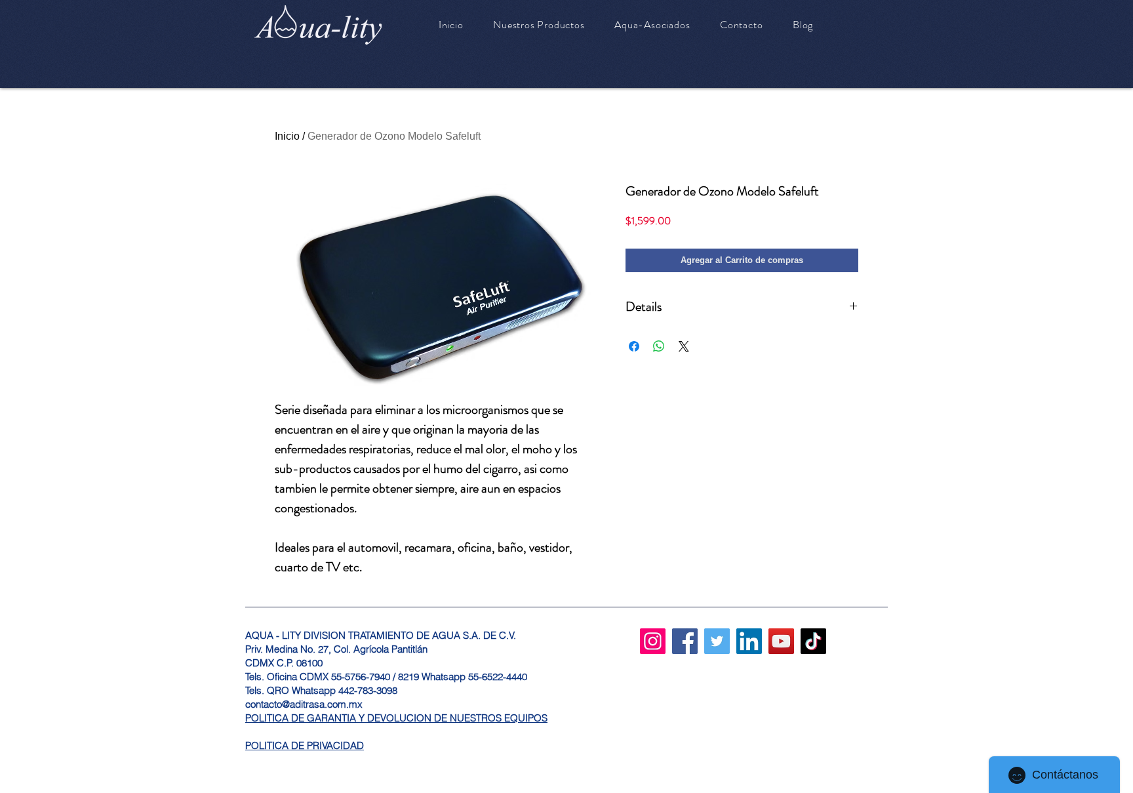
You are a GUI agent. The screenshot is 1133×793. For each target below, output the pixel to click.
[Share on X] (684, 346)
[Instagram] (653, 641)
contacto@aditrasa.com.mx (304, 704)
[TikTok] (813, 641)
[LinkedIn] (749, 641)
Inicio (287, 136)
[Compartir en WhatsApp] (659, 346)
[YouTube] (781, 641)
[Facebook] (685, 641)
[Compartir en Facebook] (634, 346)
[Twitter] (717, 641)
